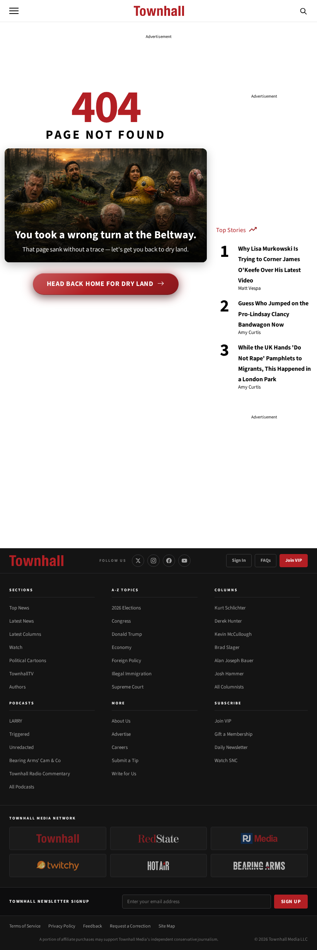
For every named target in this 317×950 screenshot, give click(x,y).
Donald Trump (127, 634)
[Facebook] (169, 560)
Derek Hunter (228, 621)
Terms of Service (25, 926)
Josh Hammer (229, 673)
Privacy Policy (61, 926)
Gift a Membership (233, 734)
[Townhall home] (36, 560)
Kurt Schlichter (230, 607)
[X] (138, 560)
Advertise (121, 734)
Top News (19, 607)
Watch (15, 647)
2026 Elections (126, 607)
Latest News (21, 621)
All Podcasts (21, 786)
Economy (121, 647)
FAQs (266, 560)
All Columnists (229, 686)
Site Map (166, 926)
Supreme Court (127, 686)
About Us (121, 721)
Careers (120, 747)
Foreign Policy (126, 660)
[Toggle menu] (14, 11)
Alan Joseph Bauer (234, 660)
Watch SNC (226, 760)
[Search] (303, 11)
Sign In (239, 560)
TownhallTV (21, 673)
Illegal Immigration (132, 673)
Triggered (19, 734)
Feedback (92, 926)
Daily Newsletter (231, 747)
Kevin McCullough (233, 634)
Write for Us (124, 773)
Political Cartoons (27, 660)
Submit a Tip (125, 760)
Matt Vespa (249, 289)
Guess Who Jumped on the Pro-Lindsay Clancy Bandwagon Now (273, 314)
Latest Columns (25, 634)
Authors (17, 686)
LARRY (15, 721)
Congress (121, 621)
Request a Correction (130, 926)
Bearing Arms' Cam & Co (35, 760)
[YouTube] (184, 560)
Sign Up (291, 901)
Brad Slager (227, 647)
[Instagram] (153, 560)
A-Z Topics (125, 590)
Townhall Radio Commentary (39, 773)
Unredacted (21, 747)
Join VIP (293, 560)
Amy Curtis (249, 333)
